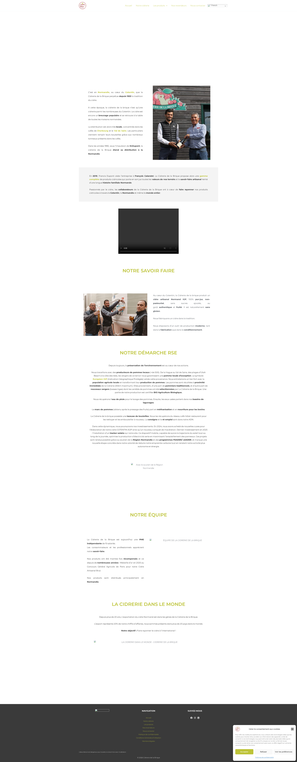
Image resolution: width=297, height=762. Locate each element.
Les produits (159, 5)
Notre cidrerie (142, 5)
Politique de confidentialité (264, 757)
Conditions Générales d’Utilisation (148, 738)
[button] (292, 729)
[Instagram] (195, 718)
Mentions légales (148, 741)
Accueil (128, 5)
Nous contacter (197, 5)
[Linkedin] (198, 718)
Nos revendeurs (178, 5)
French (214, 5)
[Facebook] (191, 718)
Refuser (263, 752)
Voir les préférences (283, 752)
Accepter (244, 752)
